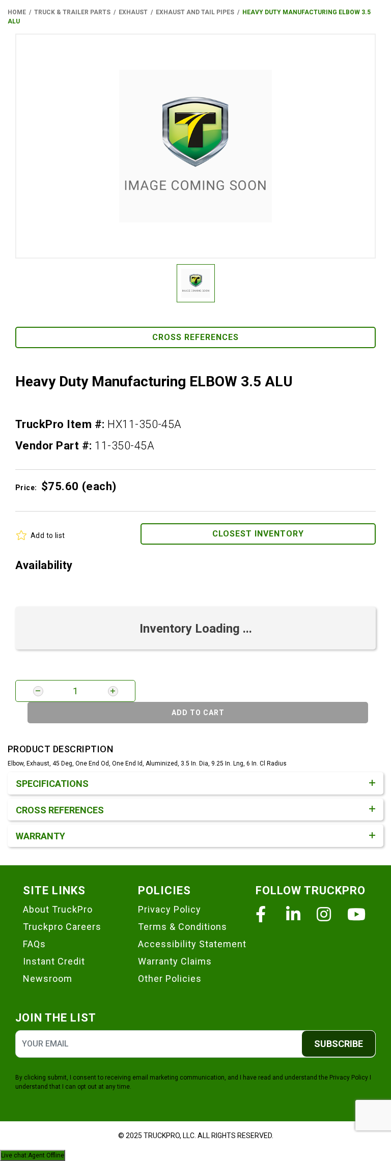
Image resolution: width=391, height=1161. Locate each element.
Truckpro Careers (62, 926)
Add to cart (198, 713)
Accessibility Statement (192, 944)
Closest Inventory (258, 534)
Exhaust (133, 12)
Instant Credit (54, 961)
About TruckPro (58, 909)
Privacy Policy (169, 909)
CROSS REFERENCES (195, 337)
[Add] (113, 691)
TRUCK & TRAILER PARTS (72, 12)
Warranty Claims (175, 961)
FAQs (34, 944)
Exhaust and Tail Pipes (195, 12)
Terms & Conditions (182, 926)
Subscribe (338, 1043)
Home (17, 12)
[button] (195, 146)
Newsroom (47, 978)
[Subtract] (38, 691)
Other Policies (170, 978)
